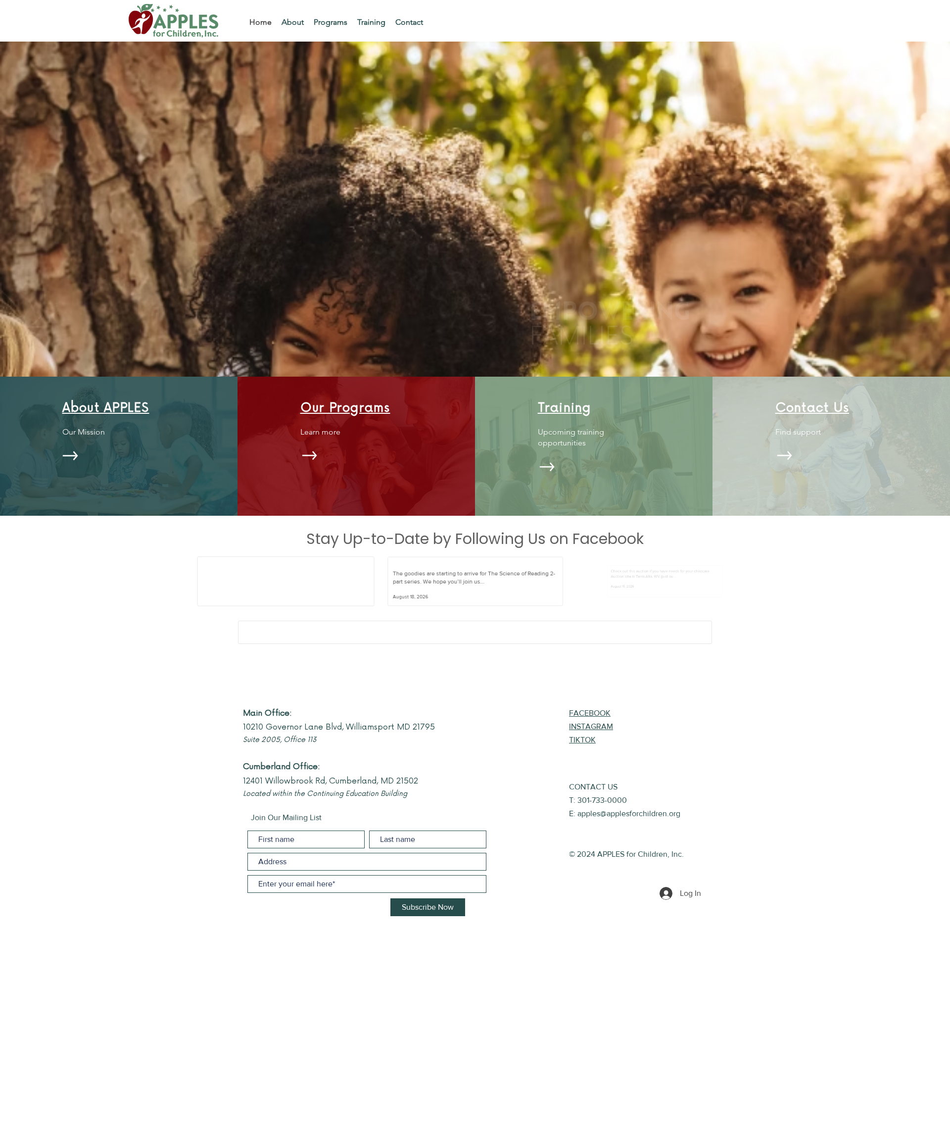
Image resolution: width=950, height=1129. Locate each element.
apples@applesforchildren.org (628, 813)
